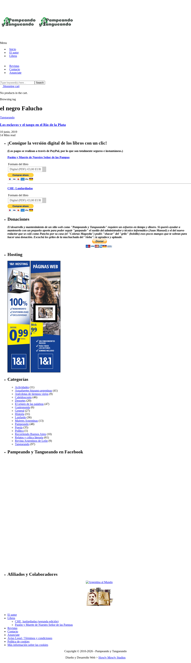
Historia (19, 414)
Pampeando (22, 424)
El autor (12, 614)
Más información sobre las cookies (27, 644)
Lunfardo (20, 417)
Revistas (12, 628)
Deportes (20, 400)
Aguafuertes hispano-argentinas (33, 390)
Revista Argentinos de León (31, 440)
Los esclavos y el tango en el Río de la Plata (33, 125)
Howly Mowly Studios (112, 657)
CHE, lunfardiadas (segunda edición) (37, 621)
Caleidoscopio (23, 397)
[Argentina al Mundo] (99, 582)
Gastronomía (22, 407)
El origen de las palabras (29, 404)
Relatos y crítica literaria (29, 437)
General (19, 410)
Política (19, 430)
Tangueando (22, 444)
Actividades (22, 387)
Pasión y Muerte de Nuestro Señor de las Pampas (38, 157)
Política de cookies (18, 641)
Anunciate (15, 72)
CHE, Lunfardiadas (20, 188)
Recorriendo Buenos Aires (30, 434)
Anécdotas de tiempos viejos (31, 393)
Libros (13, 55)
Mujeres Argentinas (26, 420)
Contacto (12, 631)
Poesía (19, 427)
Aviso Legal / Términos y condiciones (29, 638)
